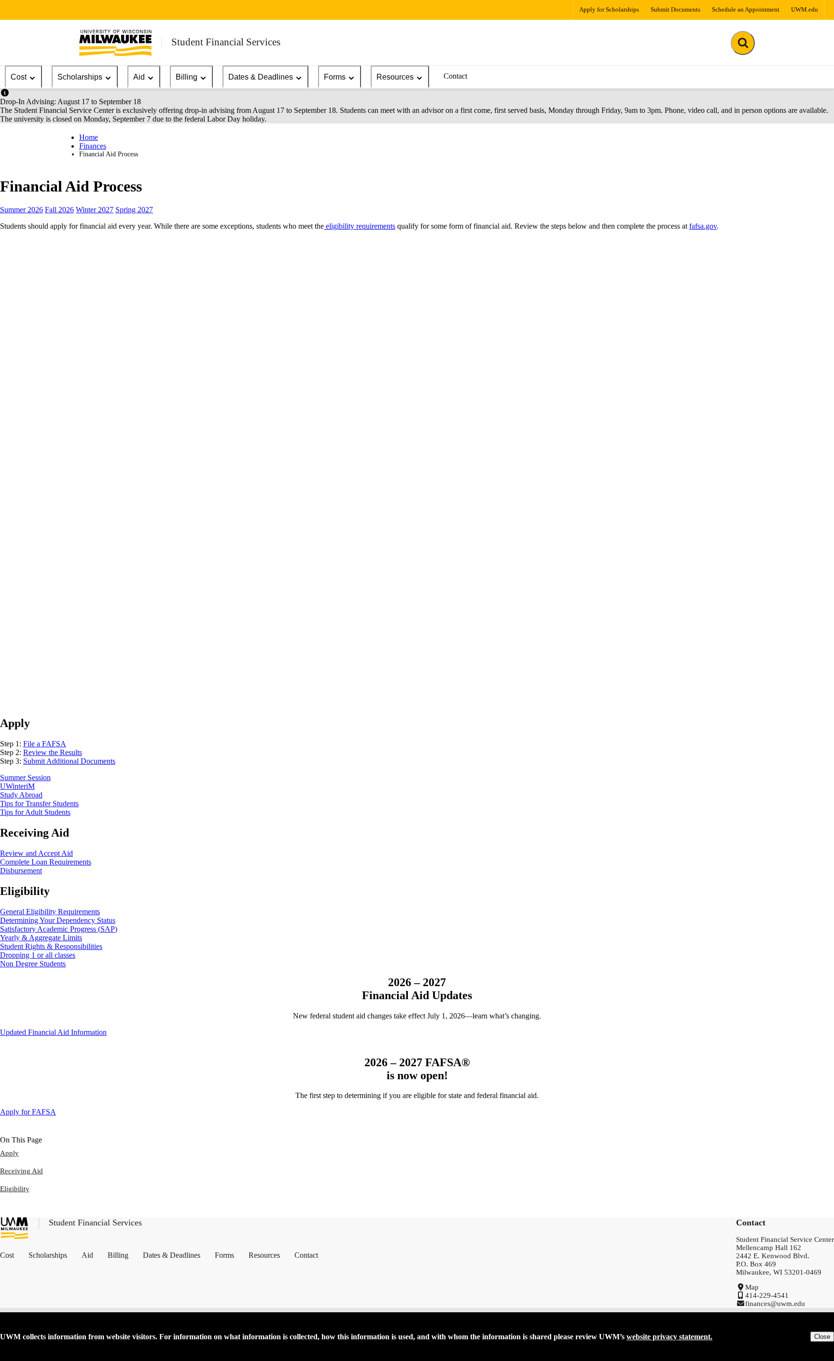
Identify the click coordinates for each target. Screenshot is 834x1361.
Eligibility (14, 1189)
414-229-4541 (767, 1295)
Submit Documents (675, 9)
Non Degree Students (33, 964)
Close (822, 1336)
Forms (335, 77)
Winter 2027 (94, 210)
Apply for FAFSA (28, 1112)
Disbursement (21, 870)
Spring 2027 (134, 210)
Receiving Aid (21, 1171)
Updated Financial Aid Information (53, 1032)
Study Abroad (21, 795)
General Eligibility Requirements (50, 911)
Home (88, 137)
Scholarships (79, 77)
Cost (19, 77)
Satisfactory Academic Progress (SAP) (58, 929)
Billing (186, 77)
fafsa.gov (703, 226)
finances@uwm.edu (775, 1303)
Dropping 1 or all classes (37, 955)
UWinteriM (17, 786)
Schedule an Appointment (745, 9)
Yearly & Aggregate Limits (41, 938)
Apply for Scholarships (609, 9)
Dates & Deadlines (260, 77)
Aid (139, 77)
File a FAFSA (44, 744)
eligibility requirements (359, 226)
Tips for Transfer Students (39, 803)
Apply (9, 1153)
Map (752, 1287)
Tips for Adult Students (35, 812)
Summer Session (25, 777)
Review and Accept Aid (36, 853)
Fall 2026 (59, 210)
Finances (92, 146)
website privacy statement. (669, 1337)
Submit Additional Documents (69, 761)
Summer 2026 (21, 210)
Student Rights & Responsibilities (51, 946)
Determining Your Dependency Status (57, 920)
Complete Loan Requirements (45, 862)
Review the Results (52, 752)
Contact (455, 76)
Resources (395, 77)
